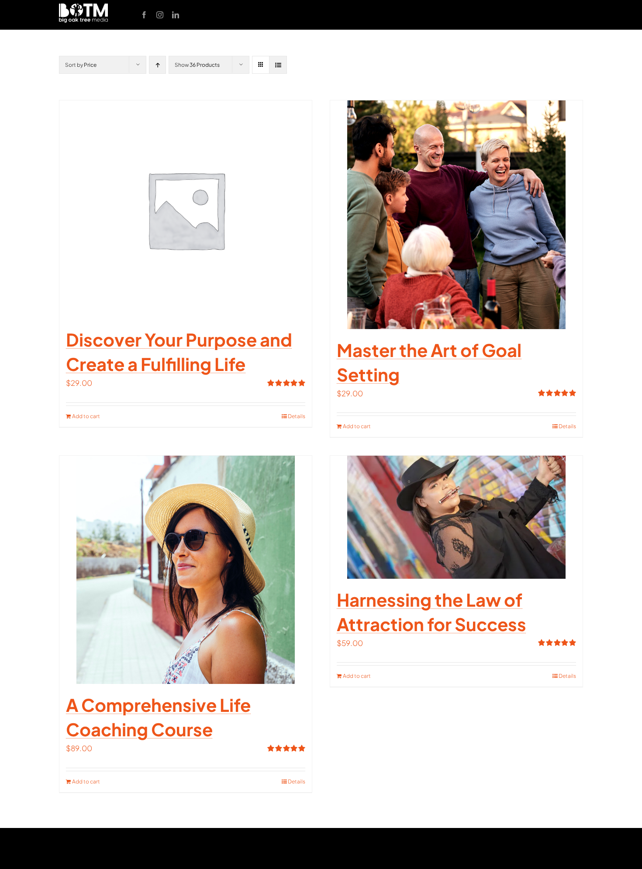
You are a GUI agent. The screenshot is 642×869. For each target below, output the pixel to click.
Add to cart (86, 416)
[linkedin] (175, 14)
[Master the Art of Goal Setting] (456, 214)
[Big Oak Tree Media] (83, 7)
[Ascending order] (157, 65)
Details (296, 416)
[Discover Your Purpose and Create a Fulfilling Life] (185, 209)
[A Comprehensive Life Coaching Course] (185, 570)
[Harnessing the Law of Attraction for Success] (456, 517)
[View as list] (277, 64)
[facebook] (144, 14)
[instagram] (159, 14)
